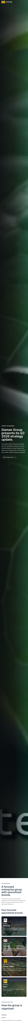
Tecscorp (4, 1015)
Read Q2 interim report (9, 457)
